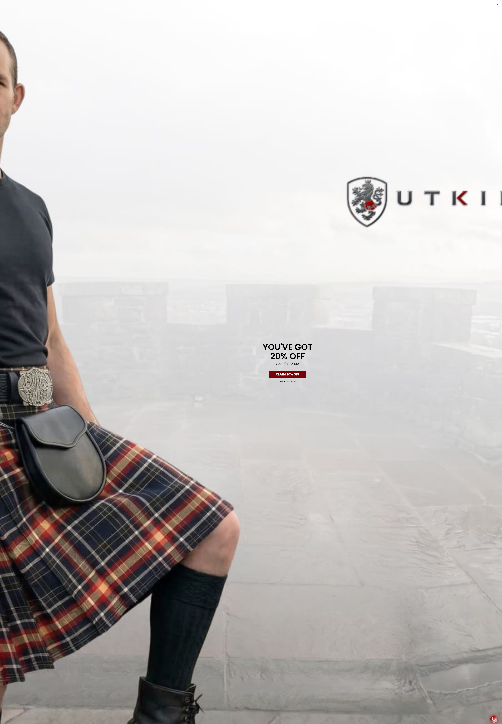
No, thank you (288, 381)
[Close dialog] (499, 2)
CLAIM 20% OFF (288, 374)
